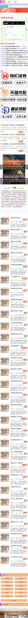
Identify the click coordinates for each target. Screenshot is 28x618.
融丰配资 (25, 476)
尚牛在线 (21, 589)
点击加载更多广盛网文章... (14, 571)
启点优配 (7, 596)
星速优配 (25, 301)
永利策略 (25, 359)
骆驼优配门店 (24, 418)
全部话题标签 (14, 600)
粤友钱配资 (24, 535)
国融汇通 (25, 243)
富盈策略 (7, 578)
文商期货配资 (24, 347)
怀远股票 (21, 585)
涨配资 (25, 523)
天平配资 (21, 592)
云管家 (25, 324)
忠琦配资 (25, 266)
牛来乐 (25, 500)
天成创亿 (25, 512)
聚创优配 (25, 371)
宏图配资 (21, 150)
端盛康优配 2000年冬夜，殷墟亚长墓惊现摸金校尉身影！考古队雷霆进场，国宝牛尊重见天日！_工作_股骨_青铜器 (14, 181)
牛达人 (25, 453)
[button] (2, 29)
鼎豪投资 (25, 219)
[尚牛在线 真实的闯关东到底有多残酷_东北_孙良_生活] (14, 161)
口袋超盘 (7, 589)
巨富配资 (21, 578)
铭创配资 (25, 547)
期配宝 (25, 312)
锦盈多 (25, 254)
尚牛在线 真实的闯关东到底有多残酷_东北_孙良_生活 (14, 167)
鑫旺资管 (21, 132)
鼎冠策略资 (21, 582)
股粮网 (25, 336)
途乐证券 (21, 141)
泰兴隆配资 (7, 585)
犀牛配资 (25, 290)
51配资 (25, 488)
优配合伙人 (24, 465)
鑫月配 (25, 441)
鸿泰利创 (25, 394)
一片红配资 (24, 278)
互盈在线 (25, 382)
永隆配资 (25, 430)
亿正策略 (25, 558)
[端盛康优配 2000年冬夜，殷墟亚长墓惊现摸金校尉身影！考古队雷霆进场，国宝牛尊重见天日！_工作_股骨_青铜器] (14, 176)
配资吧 (25, 406)
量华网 (25, 231)
